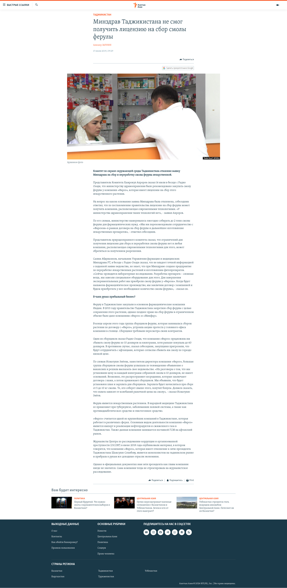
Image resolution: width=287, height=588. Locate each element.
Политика (79, 499)
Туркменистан (106, 576)
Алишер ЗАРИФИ (102, 45)
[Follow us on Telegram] (167, 532)
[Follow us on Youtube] (146, 532)
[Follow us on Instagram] (153, 532)
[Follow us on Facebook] (160, 532)
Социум (101, 548)
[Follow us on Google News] (182, 532)
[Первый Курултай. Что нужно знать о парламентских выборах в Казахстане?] (61, 502)
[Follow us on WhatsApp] (175, 532)
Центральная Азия (146, 499)
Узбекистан (151, 571)
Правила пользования (63, 548)
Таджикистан (102, 15)
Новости (101, 531)
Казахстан (56, 571)
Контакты (56, 537)
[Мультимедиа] (277, 5)
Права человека (105, 554)
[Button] (187, 60)
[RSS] (189, 532)
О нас (54, 531)
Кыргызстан (57, 576)
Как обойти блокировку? (64, 542)
